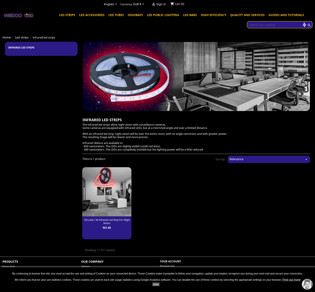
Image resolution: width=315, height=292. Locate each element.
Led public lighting (163, 15)
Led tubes (116, 15)
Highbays (135, 15)
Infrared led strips (21, 47)
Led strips (67, 15)
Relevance (269, 159)
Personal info (167, 265)
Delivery (85, 266)
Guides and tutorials (286, 15)
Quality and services (247, 15)
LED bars (190, 15)
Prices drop (8, 266)
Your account (170, 261)
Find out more (291, 279)
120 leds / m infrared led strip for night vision (107, 221)
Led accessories (92, 15)
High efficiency (213, 15)
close (156, 284)
